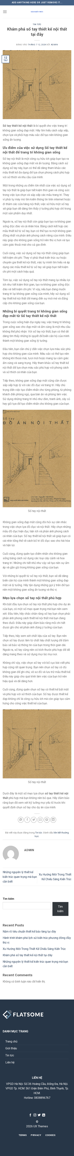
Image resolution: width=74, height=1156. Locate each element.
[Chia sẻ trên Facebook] (27, 820)
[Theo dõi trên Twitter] (39, 1115)
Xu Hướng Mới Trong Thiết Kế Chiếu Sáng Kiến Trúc (34, 949)
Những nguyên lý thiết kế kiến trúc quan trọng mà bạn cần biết (20, 876)
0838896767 (42, 1097)
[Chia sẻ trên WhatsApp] (21, 820)
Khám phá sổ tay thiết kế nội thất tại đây (27, 955)
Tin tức (37, 24)
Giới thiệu (11, 1048)
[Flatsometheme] (37, 11)
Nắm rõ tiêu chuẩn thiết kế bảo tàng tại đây (29, 931)
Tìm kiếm (8, 898)
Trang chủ (11, 1041)
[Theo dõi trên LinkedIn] (43, 1115)
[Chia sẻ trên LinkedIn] (53, 820)
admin (54, 45)
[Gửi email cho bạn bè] (40, 820)
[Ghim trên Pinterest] (47, 820)
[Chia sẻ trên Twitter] (34, 820)
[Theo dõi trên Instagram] (34, 1115)
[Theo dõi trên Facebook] (30, 1115)
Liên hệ (9, 1062)
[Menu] (5, 11)
